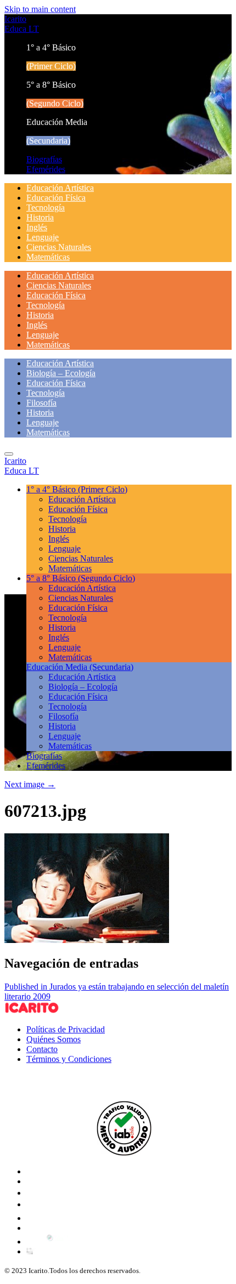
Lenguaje (42, 237)
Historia (40, 217)
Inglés (36, 227)
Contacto (42, 1049)
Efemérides (45, 169)
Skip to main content (40, 9)
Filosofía (41, 402)
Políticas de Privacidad (65, 1029)
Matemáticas (48, 257)
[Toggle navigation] (8, 454)
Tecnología (45, 207)
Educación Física (56, 197)
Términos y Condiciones (68, 1059)
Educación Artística (60, 187)
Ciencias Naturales (58, 247)
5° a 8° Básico (80, 578)
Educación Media (79, 667)
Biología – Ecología (60, 373)
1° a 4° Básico (76, 489)
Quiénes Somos (53, 1039)
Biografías (44, 159)
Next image (29, 784)
